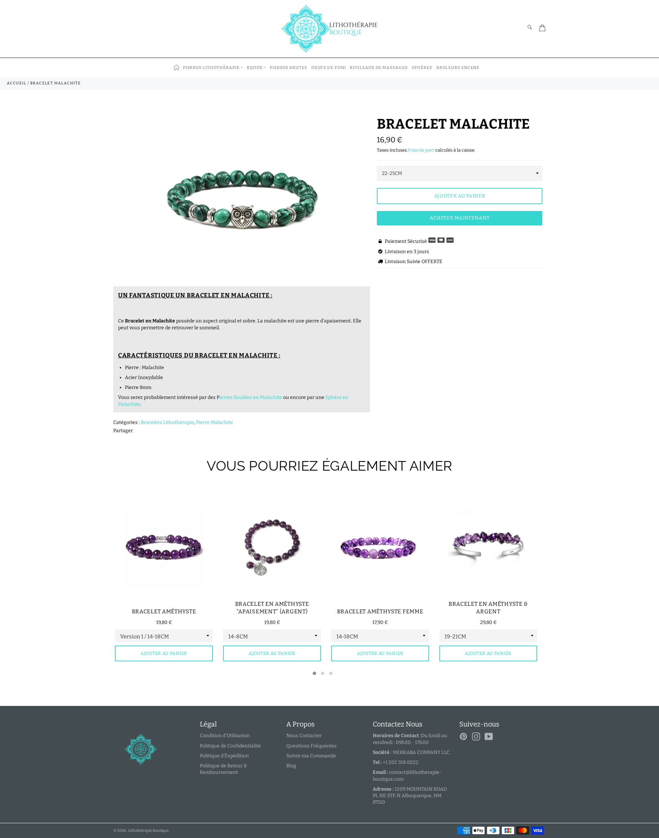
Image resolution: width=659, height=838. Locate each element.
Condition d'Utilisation (225, 736)
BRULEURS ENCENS (457, 67)
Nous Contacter (304, 736)
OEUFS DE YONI (328, 67)
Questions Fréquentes (311, 746)
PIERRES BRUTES (288, 67)
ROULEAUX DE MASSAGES (378, 67)
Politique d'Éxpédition (224, 756)
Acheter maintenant (460, 218)
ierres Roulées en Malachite (250, 397)
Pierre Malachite (214, 422)
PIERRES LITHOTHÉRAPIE (211, 67)
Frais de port (421, 150)
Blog (291, 766)
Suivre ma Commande (311, 756)
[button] (314, 673)
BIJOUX (255, 67)
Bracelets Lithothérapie (167, 422)
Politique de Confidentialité (230, 746)
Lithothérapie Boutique (148, 830)
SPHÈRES (422, 67)
